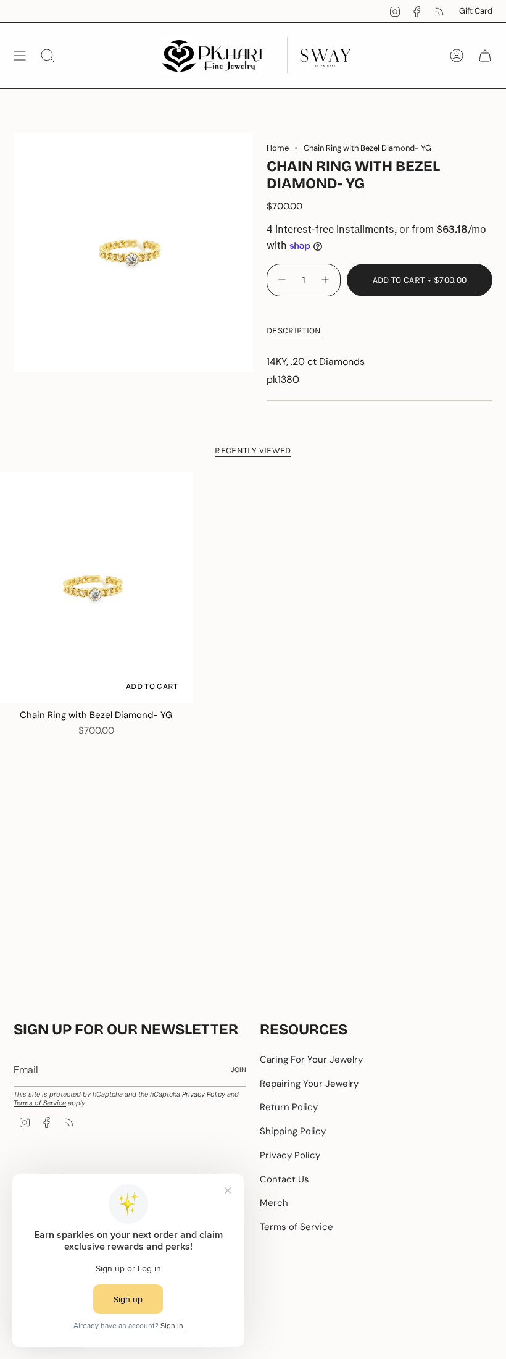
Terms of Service (40, 1102)
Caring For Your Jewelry (311, 1059)
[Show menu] (19, 55)
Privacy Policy (203, 1094)
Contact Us (284, 1179)
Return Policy (289, 1107)
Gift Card (475, 11)
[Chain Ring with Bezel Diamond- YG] (96, 587)
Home (278, 148)
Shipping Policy (293, 1131)
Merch (274, 1203)
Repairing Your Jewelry (309, 1083)
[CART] (485, 55)
